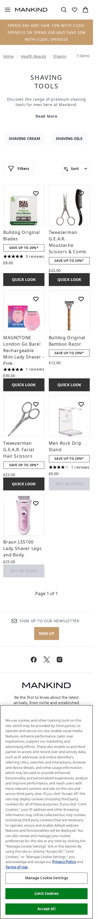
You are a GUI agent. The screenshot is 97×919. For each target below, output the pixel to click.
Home (8, 56)
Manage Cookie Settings (46, 877)
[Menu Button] (5, 9)
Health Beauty (33, 56)
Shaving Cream (24, 138)
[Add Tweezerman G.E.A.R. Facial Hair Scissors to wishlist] (35, 404)
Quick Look (24, 279)
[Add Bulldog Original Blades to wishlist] (35, 193)
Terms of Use (16, 867)
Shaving (60, 56)
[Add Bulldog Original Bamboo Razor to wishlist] (81, 298)
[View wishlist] (74, 9)
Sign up (46, 633)
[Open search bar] (64, 9)
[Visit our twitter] (46, 659)
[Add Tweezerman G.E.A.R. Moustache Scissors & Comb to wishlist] (81, 193)
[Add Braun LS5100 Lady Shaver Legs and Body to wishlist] (35, 503)
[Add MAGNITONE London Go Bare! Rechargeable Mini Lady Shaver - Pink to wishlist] (35, 298)
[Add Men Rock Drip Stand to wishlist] (81, 404)
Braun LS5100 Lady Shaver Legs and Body (22, 548)
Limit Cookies (46, 893)
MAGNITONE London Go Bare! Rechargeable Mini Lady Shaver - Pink (23, 350)
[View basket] (85, 9)
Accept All (46, 908)
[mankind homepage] (31, 9)
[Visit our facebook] (33, 659)
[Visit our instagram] (59, 659)
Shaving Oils (69, 138)
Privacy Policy (64, 861)
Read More (46, 116)
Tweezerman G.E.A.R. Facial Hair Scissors (18, 449)
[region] (46, 812)
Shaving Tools (46, 81)
